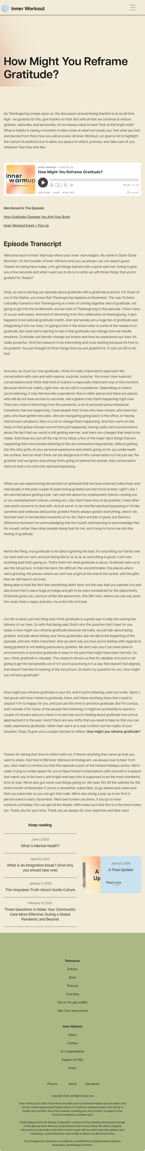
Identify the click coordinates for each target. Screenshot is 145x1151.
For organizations (72, 1051)
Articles (72, 969)
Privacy (52, 1084)
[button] (132, 7)
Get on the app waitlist (72, 1002)
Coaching (72, 994)
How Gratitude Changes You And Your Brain (37, 217)
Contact (72, 1043)
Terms (72, 1084)
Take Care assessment (72, 1010)
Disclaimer (93, 1084)
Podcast (72, 986)
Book (72, 977)
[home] (30, 8)
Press (72, 1068)
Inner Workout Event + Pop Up (26, 226)
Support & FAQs (72, 1060)
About (73, 1035)
